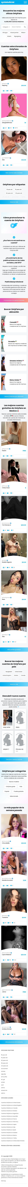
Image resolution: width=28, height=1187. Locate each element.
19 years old (18, 189)
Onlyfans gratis (10, 786)
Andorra (21, 679)
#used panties (14, 32)
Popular (7, 791)
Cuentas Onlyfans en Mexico (9, 1135)
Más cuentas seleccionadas (14, 173)
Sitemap (3, 1181)
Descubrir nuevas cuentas (14, 759)
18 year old (9, 189)
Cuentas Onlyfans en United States (10, 1102)
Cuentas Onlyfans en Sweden (9, 1132)
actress (23, 197)
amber (3, 1082)
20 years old (9, 193)
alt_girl (3, 1079)
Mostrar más (14, 202)
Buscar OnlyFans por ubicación (14, 396)
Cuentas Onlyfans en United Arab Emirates (12, 1141)
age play (3, 1074)
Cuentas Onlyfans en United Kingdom (11, 1105)
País (21, 786)
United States (18, 671)
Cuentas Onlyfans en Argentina (9, 1113)
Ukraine (16, 675)
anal (2, 1085)
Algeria (14, 679)
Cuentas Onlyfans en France (9, 1119)
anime (3, 1087)
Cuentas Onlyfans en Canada (9, 1108)
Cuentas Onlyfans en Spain (8, 1130)
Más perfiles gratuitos (14, 649)
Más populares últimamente (14, 1042)
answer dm (4, 1090)
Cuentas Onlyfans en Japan (8, 1124)
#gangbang (17, 36)
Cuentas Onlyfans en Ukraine (9, 1111)
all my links (4, 1077)
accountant (15, 197)
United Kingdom (7, 675)
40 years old (5, 197)
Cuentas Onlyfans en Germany (9, 1121)
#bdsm (23, 32)
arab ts (3, 1093)
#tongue (5, 32)
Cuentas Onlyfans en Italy (8, 1127)
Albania (7, 679)
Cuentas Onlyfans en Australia (9, 1116)
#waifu (9, 36)
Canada (23, 675)
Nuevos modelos (14, 782)
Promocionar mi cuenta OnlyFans (14, 300)
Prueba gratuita (18, 791)
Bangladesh (9, 671)
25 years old (18, 193)
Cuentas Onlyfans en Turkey (9, 1138)
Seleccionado (14, 796)
